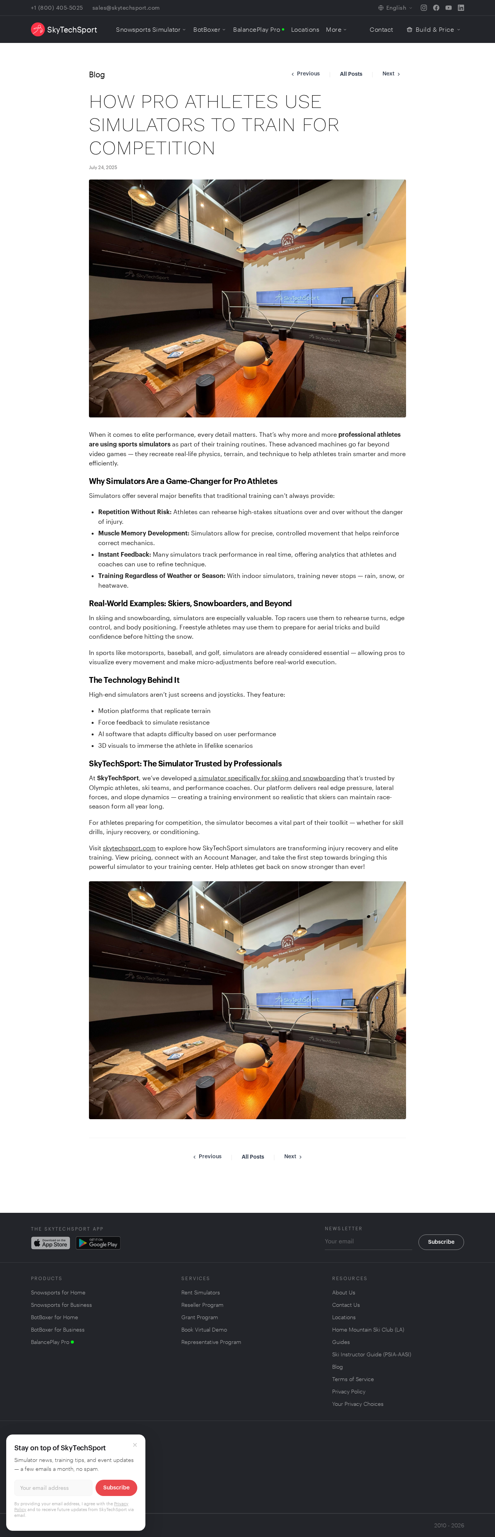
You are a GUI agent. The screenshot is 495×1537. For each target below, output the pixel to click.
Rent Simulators (200, 1292)
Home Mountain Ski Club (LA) (368, 1329)
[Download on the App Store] (51, 1243)
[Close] (135, 1445)
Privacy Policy (348, 1391)
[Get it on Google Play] (98, 1243)
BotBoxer (206, 29)
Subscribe (441, 1242)
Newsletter (344, 1228)
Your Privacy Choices (358, 1403)
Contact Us (346, 1304)
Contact (381, 29)
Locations (305, 29)
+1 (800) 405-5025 (57, 7)
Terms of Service (353, 1379)
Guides (341, 1342)
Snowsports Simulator (148, 29)
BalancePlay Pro (256, 29)
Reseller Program (202, 1304)
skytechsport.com (129, 847)
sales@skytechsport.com (126, 7)
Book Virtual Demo (204, 1329)
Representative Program (211, 1342)
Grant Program (199, 1317)
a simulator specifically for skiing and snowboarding (269, 777)
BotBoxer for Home (54, 1317)
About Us (343, 1292)
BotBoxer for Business (58, 1330)
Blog (337, 1366)
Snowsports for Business (61, 1305)
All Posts (351, 74)
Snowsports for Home (58, 1292)
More (333, 29)
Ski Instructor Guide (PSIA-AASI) (371, 1354)
